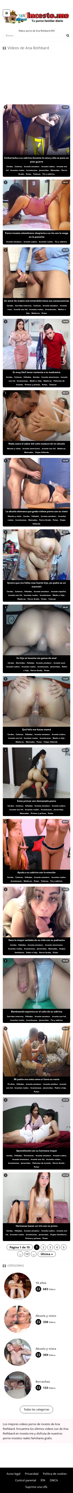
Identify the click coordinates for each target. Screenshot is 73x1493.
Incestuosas (31, 170)
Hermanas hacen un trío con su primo (36, 1225)
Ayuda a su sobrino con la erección (36, 872)
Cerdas (9, 166)
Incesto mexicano (20, 1159)
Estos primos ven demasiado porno (36, 801)
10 (27, 1254)
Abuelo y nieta (46, 1348)
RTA (43, 1480)
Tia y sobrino (61, 241)
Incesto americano (50, 377)
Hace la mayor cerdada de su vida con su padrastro (36, 940)
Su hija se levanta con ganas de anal (36, 658)
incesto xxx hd (20, 309)
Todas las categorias (36, 1409)
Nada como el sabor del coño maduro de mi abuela (36, 443)
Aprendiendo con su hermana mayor (36, 1150)
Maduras (35, 313)
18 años (11, 1084)
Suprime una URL (36, 1487)
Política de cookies (55, 1474)
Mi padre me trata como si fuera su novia (36, 1079)
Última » (47, 1254)
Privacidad (31, 1474)
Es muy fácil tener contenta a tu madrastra (36, 372)
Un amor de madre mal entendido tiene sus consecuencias (36, 300)
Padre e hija (31, 952)
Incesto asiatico (50, 1084)
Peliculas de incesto (41, 1163)
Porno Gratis (45, 520)
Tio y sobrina (48, 174)
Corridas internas (23, 305)
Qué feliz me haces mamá (36, 729)
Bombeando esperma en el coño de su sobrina (36, 1011)
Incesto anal (59, 663)
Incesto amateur (31, 166)
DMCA (54, 1480)
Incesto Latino (48, 166)
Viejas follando (42, 452)
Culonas (18, 166)
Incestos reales (17, 170)
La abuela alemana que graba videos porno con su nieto (37, 511)
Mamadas (55, 170)
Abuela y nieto (14, 448)
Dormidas (20, 663)
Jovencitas (44, 170)
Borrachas (43, 1381)
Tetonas (36, 174)
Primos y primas (32, 384)
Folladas (27, 377)
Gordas (36, 377)
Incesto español (58, 591)
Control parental (25, 1480)
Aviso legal (13, 1474)
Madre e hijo (36, 380)
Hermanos (29, 1155)
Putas (28, 174)
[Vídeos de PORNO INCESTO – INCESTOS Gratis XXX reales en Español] (36, 7)
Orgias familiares (58, 1234)
